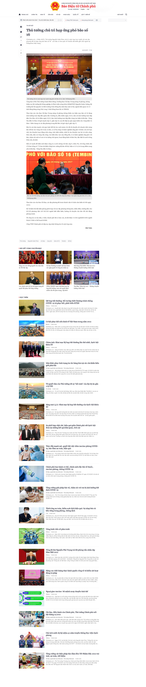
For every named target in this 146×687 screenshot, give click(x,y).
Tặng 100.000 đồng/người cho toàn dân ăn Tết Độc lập (31, 267)
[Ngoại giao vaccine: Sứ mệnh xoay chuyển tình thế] (31, 598)
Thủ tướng (23, 241)
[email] (97, 20)
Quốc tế (75, 14)
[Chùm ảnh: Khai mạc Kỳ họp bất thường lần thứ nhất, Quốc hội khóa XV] (31, 349)
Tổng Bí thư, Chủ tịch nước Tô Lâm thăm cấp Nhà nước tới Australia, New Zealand (39, 20)
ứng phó (49, 241)
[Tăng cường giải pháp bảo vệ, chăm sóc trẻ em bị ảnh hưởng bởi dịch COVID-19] (31, 494)
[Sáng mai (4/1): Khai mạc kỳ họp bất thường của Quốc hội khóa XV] (31, 411)
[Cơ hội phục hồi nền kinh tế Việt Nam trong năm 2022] (31, 328)
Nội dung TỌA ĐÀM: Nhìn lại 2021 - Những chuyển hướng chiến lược (85, 267)
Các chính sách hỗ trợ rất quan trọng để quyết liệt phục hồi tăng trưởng (31, 287)
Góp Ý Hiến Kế (85, 14)
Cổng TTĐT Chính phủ (72, 20)
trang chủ (24, 14)
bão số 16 (56, 241)
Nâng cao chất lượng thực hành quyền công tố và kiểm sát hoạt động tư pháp (72, 572)
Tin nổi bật (29, 25)
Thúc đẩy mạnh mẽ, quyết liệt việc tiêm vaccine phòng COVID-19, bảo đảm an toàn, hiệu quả (72, 447)
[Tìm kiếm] (126, 15)
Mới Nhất (120, 14)
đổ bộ (69, 241)
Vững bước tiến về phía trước (58, 529)
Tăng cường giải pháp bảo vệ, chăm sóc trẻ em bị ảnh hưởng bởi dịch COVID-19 (72, 489)
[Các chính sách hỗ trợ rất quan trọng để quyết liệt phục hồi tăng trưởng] (31, 278)
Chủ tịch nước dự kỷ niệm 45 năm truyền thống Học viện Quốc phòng (72, 634)
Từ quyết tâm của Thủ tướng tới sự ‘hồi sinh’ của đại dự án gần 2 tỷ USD (72, 385)
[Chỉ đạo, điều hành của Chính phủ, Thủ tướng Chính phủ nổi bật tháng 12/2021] (31, 619)
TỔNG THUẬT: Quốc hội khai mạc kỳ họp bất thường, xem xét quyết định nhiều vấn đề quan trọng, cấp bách (57, 288)
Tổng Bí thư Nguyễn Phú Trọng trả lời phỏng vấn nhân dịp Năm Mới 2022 (70, 551)
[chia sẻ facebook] (21, 27)
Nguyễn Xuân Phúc (33, 241)
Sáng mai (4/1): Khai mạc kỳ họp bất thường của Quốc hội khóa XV (72, 406)
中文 (88, 9)
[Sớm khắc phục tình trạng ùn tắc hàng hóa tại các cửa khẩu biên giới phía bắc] (31, 370)
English (83, 9)
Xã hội (58, 14)
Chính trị (34, 14)
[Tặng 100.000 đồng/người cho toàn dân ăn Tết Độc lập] (31, 257)
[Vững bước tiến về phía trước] (31, 536)
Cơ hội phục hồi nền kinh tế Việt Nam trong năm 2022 (68, 322)
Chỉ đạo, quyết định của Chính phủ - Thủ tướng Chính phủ (60, 368)
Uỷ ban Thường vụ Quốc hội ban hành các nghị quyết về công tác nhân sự (58, 267)
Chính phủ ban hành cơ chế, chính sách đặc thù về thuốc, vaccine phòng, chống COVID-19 (69, 468)
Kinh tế (42, 14)
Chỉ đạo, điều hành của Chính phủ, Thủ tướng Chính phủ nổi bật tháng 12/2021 (71, 613)
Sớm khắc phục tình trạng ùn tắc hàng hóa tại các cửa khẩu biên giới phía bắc (72, 364)
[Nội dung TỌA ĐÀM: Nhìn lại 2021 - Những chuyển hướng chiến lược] (86, 257)
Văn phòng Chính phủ (87, 20)
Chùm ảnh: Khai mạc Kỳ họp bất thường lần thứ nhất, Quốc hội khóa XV (72, 343)
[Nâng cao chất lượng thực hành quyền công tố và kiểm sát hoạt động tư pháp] (31, 578)
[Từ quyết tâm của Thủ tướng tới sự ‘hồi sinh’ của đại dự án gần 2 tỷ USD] (31, 391)
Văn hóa (50, 14)
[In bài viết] (21, 45)
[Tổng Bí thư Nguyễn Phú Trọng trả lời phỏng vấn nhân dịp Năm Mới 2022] (31, 557)
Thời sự (48, 306)
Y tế (47, 513)
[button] (58, 20)
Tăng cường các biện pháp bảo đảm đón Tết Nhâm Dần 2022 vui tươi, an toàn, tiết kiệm (72, 655)
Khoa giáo (66, 14)
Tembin (64, 241)
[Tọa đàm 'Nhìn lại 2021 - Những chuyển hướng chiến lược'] (86, 278)
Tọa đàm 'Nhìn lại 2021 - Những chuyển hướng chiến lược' (86, 287)
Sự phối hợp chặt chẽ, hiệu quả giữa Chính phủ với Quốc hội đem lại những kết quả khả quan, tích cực (71, 426)
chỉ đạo (43, 241)
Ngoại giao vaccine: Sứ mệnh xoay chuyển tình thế (67, 591)
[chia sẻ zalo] (21, 32)
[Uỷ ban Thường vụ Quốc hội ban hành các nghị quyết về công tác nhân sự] (59, 257)
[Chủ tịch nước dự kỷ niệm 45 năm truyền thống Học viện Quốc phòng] (31, 640)
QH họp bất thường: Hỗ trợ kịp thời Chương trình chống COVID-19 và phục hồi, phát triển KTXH (69, 302)
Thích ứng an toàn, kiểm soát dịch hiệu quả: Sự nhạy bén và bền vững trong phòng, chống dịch (71, 509)
